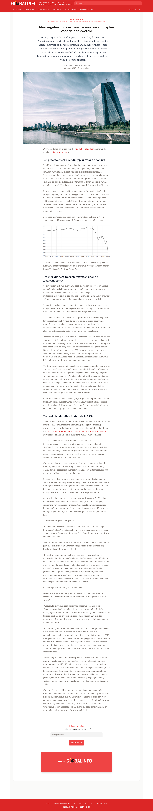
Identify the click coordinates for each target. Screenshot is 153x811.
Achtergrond (76, 19)
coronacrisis (62, 22)
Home (48, 803)
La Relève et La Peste (85, 149)
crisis (73, 22)
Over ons (89, 803)
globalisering (71, 9)
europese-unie (86, 9)
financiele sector (84, 22)
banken (51, 22)
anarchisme (29, 9)
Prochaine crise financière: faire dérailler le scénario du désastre (77, 431)
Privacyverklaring (62, 803)
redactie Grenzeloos (59, 152)
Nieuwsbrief (102, 803)
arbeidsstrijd (44, 9)
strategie (57, 9)
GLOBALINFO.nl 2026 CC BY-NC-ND (76, 807)
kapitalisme (99, 22)
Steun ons (77, 803)
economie (17, 9)
